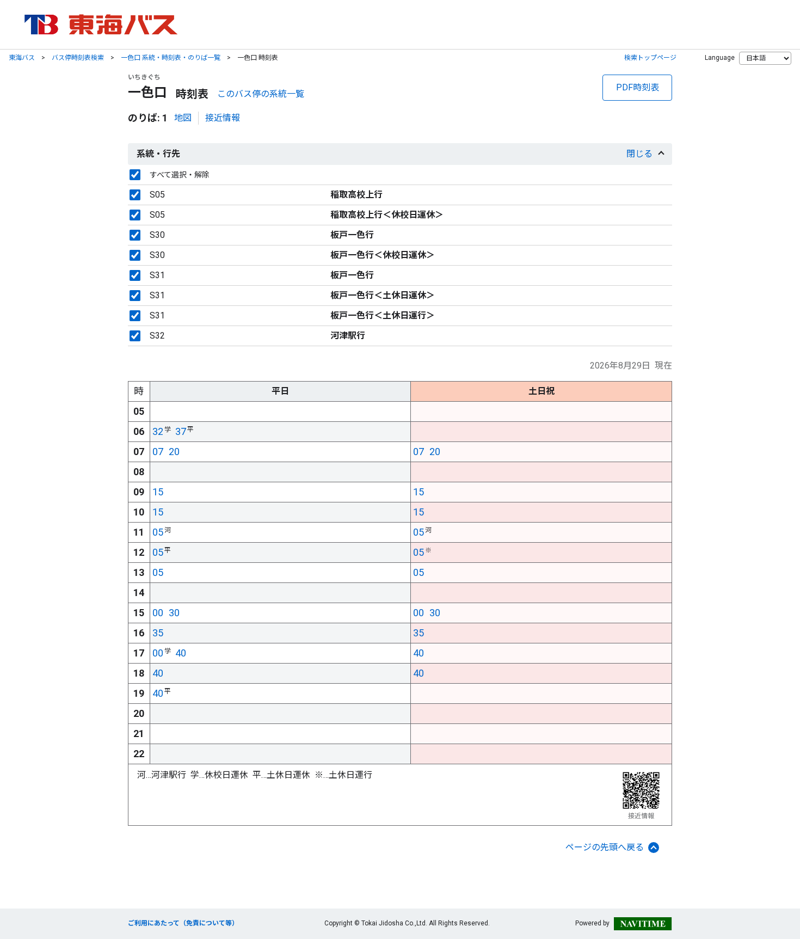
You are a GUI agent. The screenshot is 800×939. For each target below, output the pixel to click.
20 (174, 451)
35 (157, 633)
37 (180, 431)
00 (157, 612)
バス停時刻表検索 (78, 58)
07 (157, 451)
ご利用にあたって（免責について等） (183, 923)
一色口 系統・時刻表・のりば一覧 (170, 58)
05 (157, 532)
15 (157, 492)
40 (180, 653)
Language (720, 58)
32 (157, 431)
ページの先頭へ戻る (604, 847)
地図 (183, 118)
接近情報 (222, 118)
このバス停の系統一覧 (260, 94)
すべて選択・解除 (180, 174)
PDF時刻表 (637, 87)
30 (174, 612)
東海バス (22, 58)
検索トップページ (650, 58)
